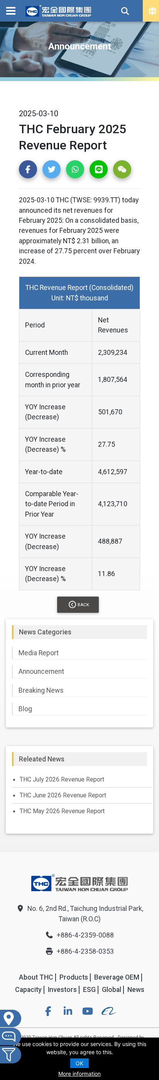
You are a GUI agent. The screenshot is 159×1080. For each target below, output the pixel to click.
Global (111, 990)
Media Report (39, 653)
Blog (25, 709)
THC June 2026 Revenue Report (63, 795)
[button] (28, 169)
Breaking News (41, 690)
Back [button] (83, 604)
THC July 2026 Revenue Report (62, 779)
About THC (36, 977)
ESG (89, 990)
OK (79, 1063)
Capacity (28, 990)
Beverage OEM (116, 977)
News (135, 990)
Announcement (41, 671)
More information (79, 1073)
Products (73, 977)
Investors (62, 990)
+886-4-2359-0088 (85, 935)
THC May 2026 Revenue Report (62, 811)
